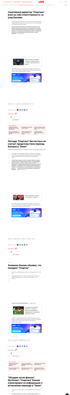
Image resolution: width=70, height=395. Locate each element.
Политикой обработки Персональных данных (26, 4)
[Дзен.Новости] (18, 110)
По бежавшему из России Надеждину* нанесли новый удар (39, 383)
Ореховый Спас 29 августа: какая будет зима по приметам (14, 378)
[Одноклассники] (27, 110)
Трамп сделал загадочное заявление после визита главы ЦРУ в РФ (14, 132)
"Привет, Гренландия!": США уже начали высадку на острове (27, 132)
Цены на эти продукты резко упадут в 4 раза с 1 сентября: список (39, 128)
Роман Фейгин (14, 85)
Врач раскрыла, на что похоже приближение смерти (27, 383)
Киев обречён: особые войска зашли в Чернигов (27, 128)
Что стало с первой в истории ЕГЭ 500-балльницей (14, 383)
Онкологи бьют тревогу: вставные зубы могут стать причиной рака (14, 128)
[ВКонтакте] (24, 110)
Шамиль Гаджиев (14, 220)
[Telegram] (22, 110)
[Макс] (20, 110)
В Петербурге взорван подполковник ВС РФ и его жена (39, 132)
